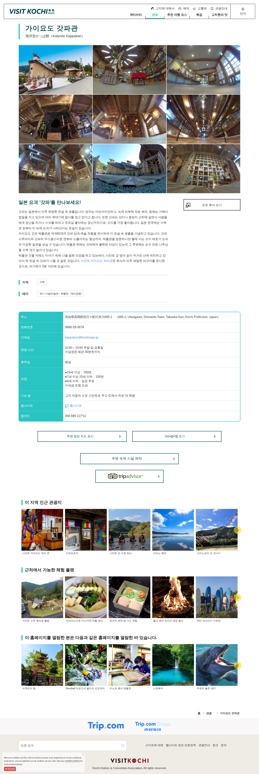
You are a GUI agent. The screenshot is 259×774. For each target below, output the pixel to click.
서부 (42, 282)
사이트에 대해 (154, 745)
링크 (215, 745)
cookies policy (72, 761)
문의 (224, 745)
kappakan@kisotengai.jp (81, 337)
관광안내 (204, 745)
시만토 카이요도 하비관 (97, 260)
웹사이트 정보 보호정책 (181, 745)
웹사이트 (76, 405)
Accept (11, 769)
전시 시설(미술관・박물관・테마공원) (60, 293)
